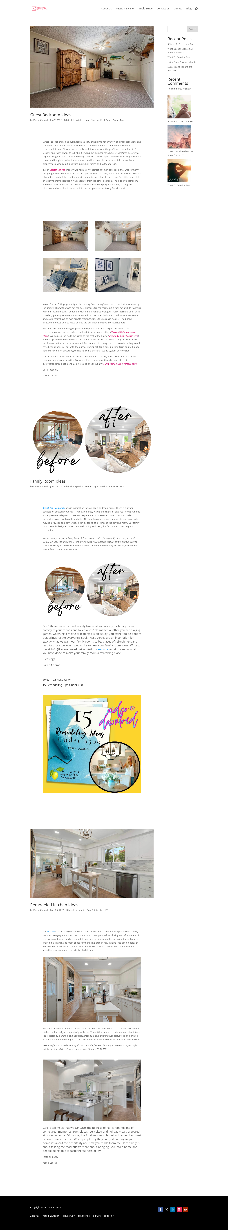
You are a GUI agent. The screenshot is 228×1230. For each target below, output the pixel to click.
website (103, 649)
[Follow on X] (166, 1209)
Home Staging (92, 120)
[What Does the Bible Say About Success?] (179, 137)
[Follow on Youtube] (185, 1209)
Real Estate (106, 120)
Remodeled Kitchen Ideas (54, 904)
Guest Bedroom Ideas (50, 115)
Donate (178, 8)
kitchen (51, 931)
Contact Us (163, 8)
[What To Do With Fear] (179, 171)
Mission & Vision (125, 8)
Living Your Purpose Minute (182, 62)
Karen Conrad (40, 120)
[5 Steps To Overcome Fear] (179, 107)
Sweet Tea (118, 120)
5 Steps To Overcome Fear (181, 44)
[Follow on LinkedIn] (172, 1209)
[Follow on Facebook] (160, 1209)
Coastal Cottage (57, 169)
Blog (189, 8)
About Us (106, 8)
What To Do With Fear (179, 57)
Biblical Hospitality (73, 120)
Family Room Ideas (48, 481)
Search (192, 29)
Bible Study (146, 8)
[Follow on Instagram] (179, 1209)
